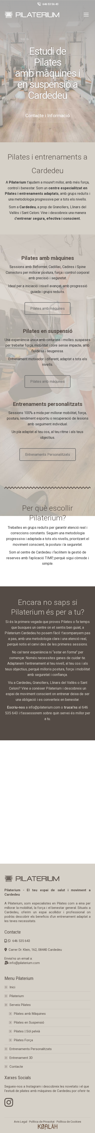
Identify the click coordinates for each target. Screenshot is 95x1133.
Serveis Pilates (20, 1005)
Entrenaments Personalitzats (47, 454)
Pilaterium (17, 996)
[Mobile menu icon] (86, 14)
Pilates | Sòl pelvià (27, 1031)
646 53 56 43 (50, 4)
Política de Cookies (69, 1121)
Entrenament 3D (21, 1058)
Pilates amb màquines (47, 308)
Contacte (16, 1067)
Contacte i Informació (47, 115)
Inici (12, 987)
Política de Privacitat (42, 1121)
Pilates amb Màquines (30, 1014)
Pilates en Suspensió (29, 1022)
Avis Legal (20, 1121)
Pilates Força (23, 1040)
